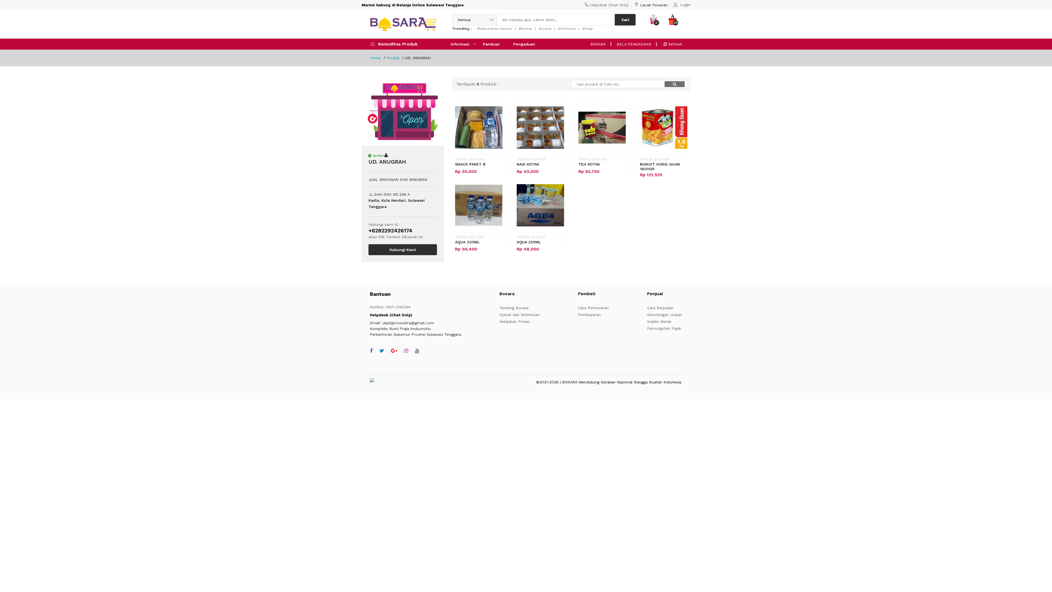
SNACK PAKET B (470, 164)
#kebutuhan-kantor (494, 28)
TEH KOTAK (589, 164)
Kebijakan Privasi (514, 321)
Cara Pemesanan (593, 308)
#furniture (567, 28)
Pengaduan (524, 44)
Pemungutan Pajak (664, 328)
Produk (393, 58)
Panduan (491, 44)
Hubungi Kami (402, 249)
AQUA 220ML (529, 242)
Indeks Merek (659, 321)
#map (587, 28)
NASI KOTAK (528, 164)
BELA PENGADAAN (634, 44)
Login (685, 4)
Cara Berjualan (660, 308)
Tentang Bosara (513, 308)
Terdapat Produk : (477, 84)
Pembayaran (589, 314)
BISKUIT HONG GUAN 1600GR (660, 166)
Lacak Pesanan (654, 5)
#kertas (525, 28)
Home (375, 58)
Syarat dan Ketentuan (519, 314)
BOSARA (598, 44)
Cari (625, 20)
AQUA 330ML (467, 242)
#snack (545, 28)
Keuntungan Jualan (664, 314)
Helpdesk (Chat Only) (609, 5)
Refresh (674, 44)
